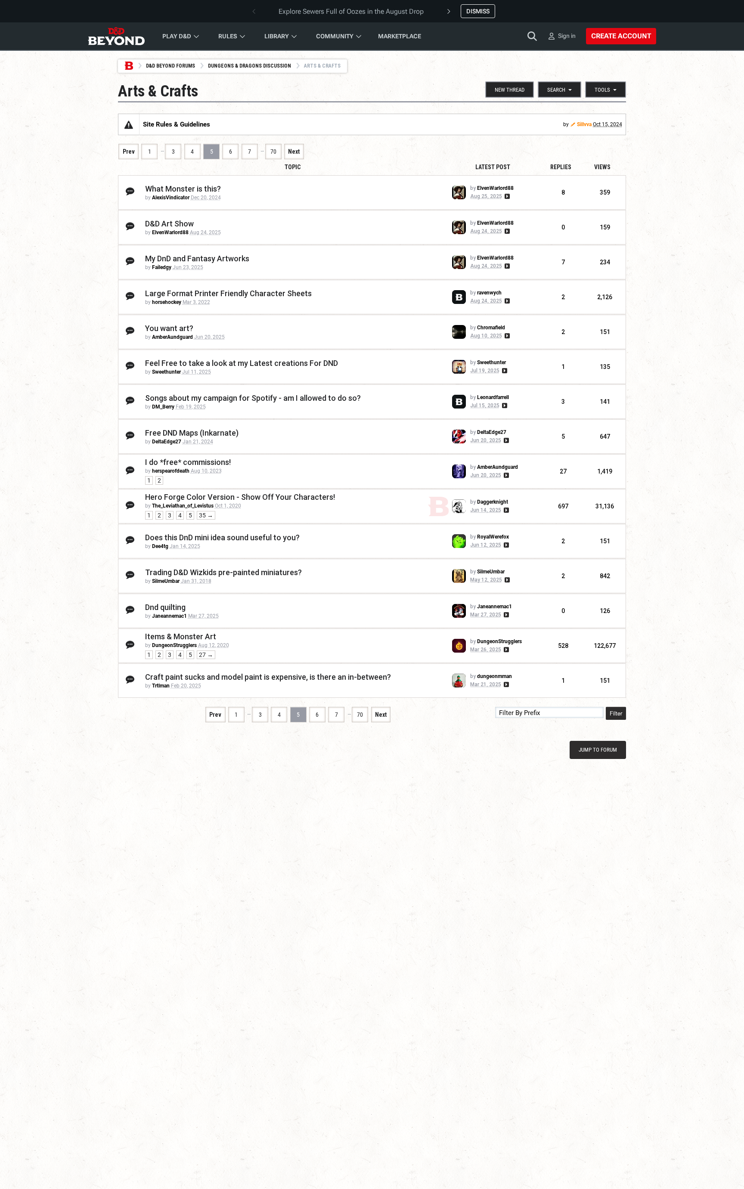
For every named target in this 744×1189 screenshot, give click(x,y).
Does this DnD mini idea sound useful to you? (222, 537)
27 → (206, 654)
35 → (206, 515)
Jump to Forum (598, 749)
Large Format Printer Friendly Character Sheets (228, 293)
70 (273, 151)
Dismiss (478, 11)
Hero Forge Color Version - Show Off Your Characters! (240, 497)
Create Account (621, 36)
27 (563, 471)
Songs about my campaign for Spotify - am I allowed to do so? (253, 398)
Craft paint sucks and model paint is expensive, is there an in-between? (268, 676)
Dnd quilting (165, 607)
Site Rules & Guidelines (176, 124)
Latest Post (492, 167)
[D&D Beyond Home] (116, 36)
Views (602, 167)
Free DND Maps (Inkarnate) (192, 432)
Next (294, 151)
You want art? (169, 328)
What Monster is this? (183, 188)
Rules (227, 36)
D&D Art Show (169, 223)
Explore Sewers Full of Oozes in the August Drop (351, 11)
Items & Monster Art (180, 636)
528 (563, 645)
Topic (293, 167)
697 (563, 506)
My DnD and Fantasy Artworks (197, 258)
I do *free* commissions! (188, 462)
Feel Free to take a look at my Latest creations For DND (241, 363)
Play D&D (176, 36)
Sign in (567, 35)
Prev (129, 151)
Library (276, 36)
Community (334, 36)
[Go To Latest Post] (506, 196)
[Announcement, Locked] (129, 124)
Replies (560, 167)
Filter (616, 713)
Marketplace (399, 36)
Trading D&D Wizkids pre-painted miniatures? (223, 572)
